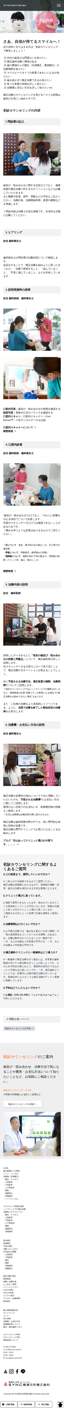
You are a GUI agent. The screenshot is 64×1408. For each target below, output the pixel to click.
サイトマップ (8, 1313)
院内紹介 (7, 1301)
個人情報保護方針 (10, 1310)
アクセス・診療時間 (11, 1298)
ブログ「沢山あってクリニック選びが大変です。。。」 (28, 843)
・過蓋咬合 (8, 1193)
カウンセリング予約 (11, 1337)
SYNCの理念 (8, 1290)
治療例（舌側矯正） (11, 1176)
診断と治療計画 (9, 1281)
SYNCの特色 (8, 1292)
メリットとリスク (10, 1287)
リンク (6, 1316)
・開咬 (6, 1190)
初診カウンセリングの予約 (18, 1028)
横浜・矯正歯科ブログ (12, 1327)
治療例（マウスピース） (13, 1212)
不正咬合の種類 (9, 1251)
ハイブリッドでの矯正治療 (14, 1209)
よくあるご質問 (9, 1284)
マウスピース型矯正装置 (13, 1206)
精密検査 (8, 431)
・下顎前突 (8, 1185)
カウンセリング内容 (11, 1334)
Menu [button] (55, 5)
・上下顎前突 (8, 1187)
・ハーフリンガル (10, 1199)
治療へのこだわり (10, 1249)
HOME (5, 1168)
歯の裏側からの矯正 (11, 1171)
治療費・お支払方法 (11, 1321)
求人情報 (7, 1318)
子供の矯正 (8, 1246)
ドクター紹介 (8, 1295)
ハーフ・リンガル (10, 1173)
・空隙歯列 (8, 1196)
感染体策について (10, 1340)
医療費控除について (11, 1324)
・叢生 (6, 1260)
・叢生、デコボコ (10, 1179)
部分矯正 (7, 1240)
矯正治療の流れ (9, 1276)
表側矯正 (7, 1243)
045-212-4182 (11, 1346)
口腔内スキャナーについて (18, 428)
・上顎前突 (8, 1182)
